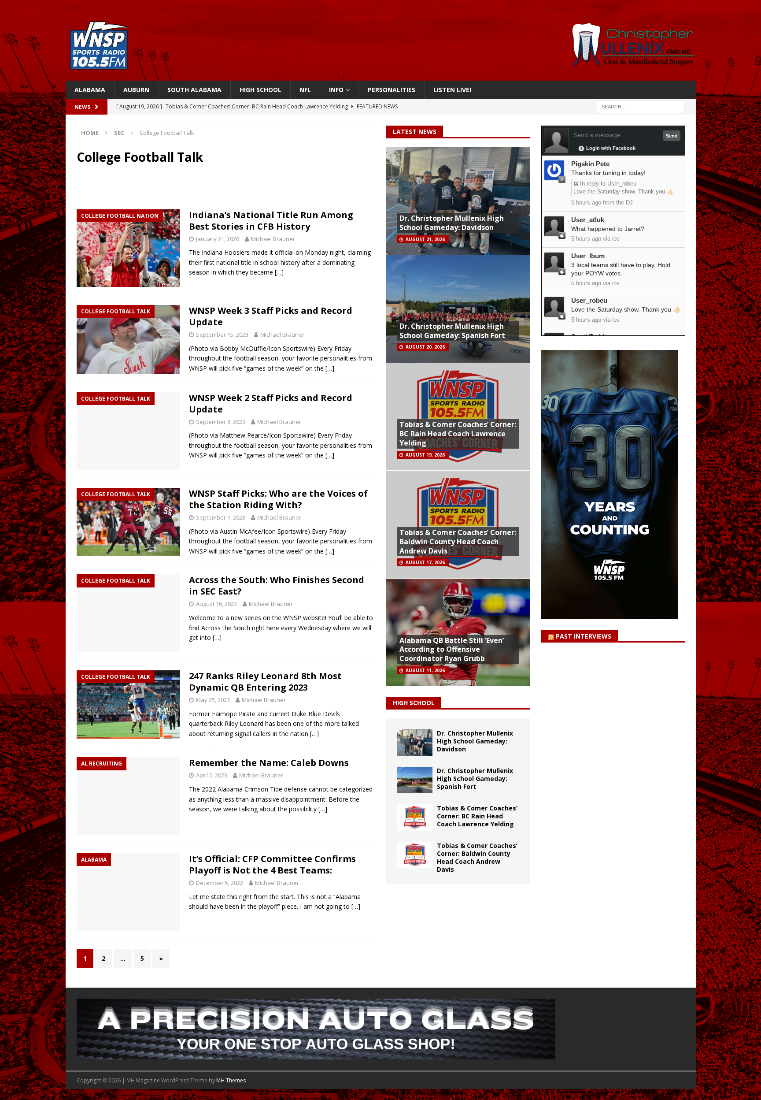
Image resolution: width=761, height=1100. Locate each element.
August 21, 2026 (425, 239)
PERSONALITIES (391, 89)
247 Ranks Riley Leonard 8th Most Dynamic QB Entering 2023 (265, 681)
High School (260, 89)
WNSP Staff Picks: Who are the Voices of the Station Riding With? (278, 499)
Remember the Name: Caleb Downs (269, 763)
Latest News (414, 131)
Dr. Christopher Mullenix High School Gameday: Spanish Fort (452, 330)
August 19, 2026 (425, 455)
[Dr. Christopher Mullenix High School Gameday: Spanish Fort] (414, 780)
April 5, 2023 (211, 775)
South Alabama (194, 89)
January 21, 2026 (217, 239)
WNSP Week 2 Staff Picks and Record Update (270, 403)
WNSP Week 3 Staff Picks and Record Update (270, 316)
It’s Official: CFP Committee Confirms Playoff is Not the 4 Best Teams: (272, 864)
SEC (119, 133)
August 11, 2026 (425, 670)
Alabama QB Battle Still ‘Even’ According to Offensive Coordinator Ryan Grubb (451, 649)
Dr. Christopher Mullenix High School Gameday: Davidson (451, 222)
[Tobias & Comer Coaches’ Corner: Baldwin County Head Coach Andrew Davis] (414, 855)
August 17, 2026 (425, 562)
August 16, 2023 (216, 604)
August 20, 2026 (425, 347)
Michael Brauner (273, 239)
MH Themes (231, 1080)
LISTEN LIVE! (452, 89)
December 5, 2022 (219, 883)
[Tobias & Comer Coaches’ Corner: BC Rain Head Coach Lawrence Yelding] (414, 817)
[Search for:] (641, 106)
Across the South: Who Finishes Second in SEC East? (276, 585)
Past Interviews (583, 636)
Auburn (136, 89)
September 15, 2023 (222, 334)
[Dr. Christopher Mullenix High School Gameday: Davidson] (414, 742)
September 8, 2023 (220, 422)
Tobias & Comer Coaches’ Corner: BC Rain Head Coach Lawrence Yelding (457, 434)
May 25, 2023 (213, 700)
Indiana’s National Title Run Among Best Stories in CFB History (271, 220)
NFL (305, 89)
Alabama (89, 89)
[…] (279, 272)
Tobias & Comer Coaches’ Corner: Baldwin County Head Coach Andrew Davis (457, 542)
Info (336, 89)
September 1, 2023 (220, 517)
